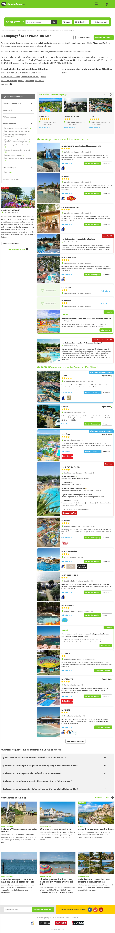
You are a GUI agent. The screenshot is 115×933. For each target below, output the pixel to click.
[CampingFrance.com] (57, 4)
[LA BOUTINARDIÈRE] (48, 559)
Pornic (43, 76)
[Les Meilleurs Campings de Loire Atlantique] (48, 243)
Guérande (39, 80)
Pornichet (29, 80)
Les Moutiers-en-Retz (30, 76)
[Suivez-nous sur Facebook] (90, 909)
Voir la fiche (65, 163)
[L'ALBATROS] (48, 290)
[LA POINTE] (48, 722)
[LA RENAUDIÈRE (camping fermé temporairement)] (48, 157)
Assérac (21, 80)
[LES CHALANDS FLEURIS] (48, 489)
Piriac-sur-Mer (7, 72)
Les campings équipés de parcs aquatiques (15, 136)
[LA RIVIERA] (48, 532)
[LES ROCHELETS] (48, 613)
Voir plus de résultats (75, 741)
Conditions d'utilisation (56, 918)
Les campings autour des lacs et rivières (18, 146)
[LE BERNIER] (48, 303)
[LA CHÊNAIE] (48, 445)
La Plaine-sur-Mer (9, 80)
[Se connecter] (107, 4)
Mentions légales (42, 918)
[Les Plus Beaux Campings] (82, 568)
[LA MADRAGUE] (48, 691)
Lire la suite (105, 330)
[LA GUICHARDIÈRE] (48, 268)
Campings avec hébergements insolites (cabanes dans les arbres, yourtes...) (18, 141)
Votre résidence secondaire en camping (18, 151)
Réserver (106, 163)
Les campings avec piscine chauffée (18, 128)
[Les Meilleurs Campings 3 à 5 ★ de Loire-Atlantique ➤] (48, 350)
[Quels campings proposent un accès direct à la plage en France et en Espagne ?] (48, 321)
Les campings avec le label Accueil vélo (18, 159)
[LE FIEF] (48, 386)
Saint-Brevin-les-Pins (10, 76)
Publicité (68, 918)
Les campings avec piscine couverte (18, 131)
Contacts (75, 918)
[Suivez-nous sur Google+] (95, 909)
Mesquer (39, 72)
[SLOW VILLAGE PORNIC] (48, 218)
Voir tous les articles (102, 798)
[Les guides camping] (97, 3)
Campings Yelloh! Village (14, 155)
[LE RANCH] (48, 188)
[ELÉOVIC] (48, 416)
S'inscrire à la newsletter (42, 910)
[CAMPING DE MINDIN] (48, 586)
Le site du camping (92, 163)
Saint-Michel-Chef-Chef (25, 72)
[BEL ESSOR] (48, 662)
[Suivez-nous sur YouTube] (101, 909)
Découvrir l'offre (69, 513)
